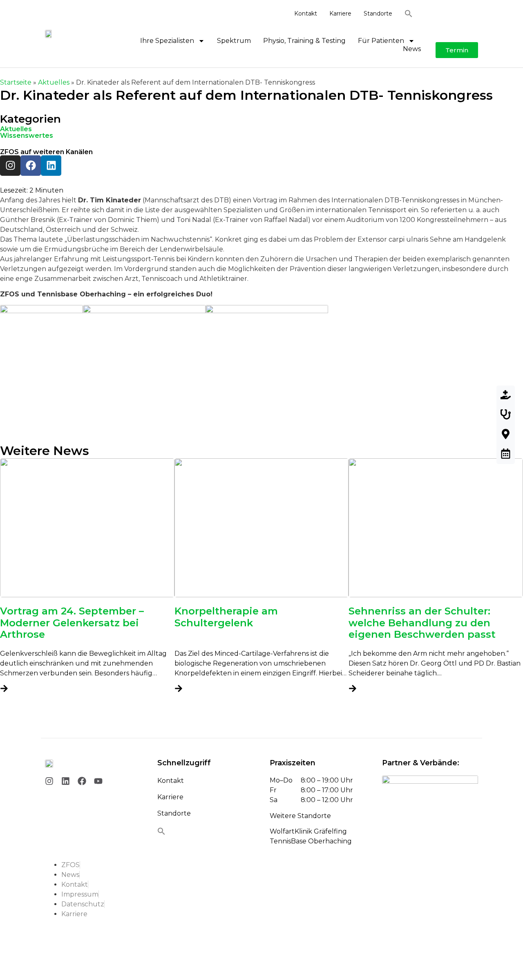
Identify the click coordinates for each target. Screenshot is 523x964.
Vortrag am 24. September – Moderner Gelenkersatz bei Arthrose (72, 623)
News (412, 49)
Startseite (15, 82)
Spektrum (234, 41)
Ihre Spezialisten (167, 41)
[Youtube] (98, 781)
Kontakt (305, 13)
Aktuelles (53, 82)
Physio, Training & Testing (304, 41)
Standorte (378, 13)
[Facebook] (30, 165)
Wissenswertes (26, 135)
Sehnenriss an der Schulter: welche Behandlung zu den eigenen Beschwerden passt (422, 623)
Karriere (340, 13)
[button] (413, 13)
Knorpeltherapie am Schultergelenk (226, 617)
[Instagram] (10, 165)
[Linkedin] (51, 165)
